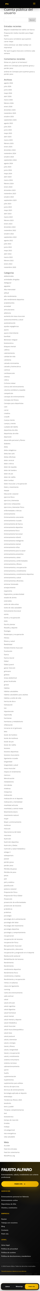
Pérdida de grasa (10, 869)
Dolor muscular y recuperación (15, 484)
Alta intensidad (9, 289)
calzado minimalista (11, 363)
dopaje (6, 490)
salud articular (9, 1003)
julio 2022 (7, 244)
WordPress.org (9, 1156)
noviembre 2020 (10, 267)
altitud (6, 293)
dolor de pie (8, 474)
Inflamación (8, 725)
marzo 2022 (8, 257)
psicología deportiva (11, 929)
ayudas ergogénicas (11, 326)
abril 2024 (7, 177)
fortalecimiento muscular (13, 648)
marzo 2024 (8, 180)
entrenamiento (9, 514)
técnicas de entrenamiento (14, 1090)
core (5, 407)
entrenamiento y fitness (13, 564)
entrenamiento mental (12, 544)
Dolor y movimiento (11, 487)
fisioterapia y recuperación (14, 634)
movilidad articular (11, 805)
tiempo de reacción (11, 1120)
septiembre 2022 (10, 237)
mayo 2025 (8, 133)
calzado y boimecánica (12, 366)
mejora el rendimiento (12, 772)
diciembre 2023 (10, 190)
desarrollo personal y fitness (14, 440)
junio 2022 (8, 247)
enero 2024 (8, 187)
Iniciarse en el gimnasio (13, 728)
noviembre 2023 (10, 193)
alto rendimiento (10, 296)
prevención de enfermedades (15, 902)
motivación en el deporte (13, 798)
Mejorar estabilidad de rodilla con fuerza (19, 30)
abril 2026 (7, 96)
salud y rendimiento (11, 1056)
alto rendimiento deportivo (14, 299)
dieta (6, 447)
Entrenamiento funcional (13, 534)
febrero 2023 (9, 220)
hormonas (8, 718)
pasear (6, 859)
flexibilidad (8, 644)
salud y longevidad (11, 1050)
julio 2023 (7, 204)
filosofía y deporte (10, 628)
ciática (6, 380)
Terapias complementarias (14, 1110)
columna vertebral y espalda (14, 390)
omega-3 (7, 852)
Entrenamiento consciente (14, 517)
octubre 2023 (9, 197)
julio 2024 (7, 167)
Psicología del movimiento (13, 926)
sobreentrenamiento (11, 1066)
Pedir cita (18, 1184)
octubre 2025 (9, 116)
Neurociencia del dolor (12, 832)
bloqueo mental (10, 346)
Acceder (7, 1146)
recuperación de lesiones (13, 939)
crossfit (6, 417)
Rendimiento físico (11, 973)
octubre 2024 (9, 157)
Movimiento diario (11, 812)
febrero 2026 (9, 103)
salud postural (9, 1036)
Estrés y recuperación (12, 618)
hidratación (8, 705)
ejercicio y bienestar (11, 500)
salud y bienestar (10, 1040)
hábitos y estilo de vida (12, 698)
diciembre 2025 (10, 110)
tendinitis (7, 1103)
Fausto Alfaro (16, 1169)
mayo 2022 (8, 250)
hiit (5, 708)
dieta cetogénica (10, 450)
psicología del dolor (11, 922)
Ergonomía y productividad (14, 594)
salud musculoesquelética (13, 1030)
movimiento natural (11, 815)
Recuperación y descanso (13, 949)
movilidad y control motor (13, 808)
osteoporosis (8, 855)
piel (5, 879)
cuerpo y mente (10, 423)
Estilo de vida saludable (13, 608)
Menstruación (9, 778)
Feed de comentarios (12, 1152)
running (7, 989)
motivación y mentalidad (13, 802)
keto (5, 731)
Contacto (4, 1230)
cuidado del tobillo (11, 427)
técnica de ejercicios (11, 1086)
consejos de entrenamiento (14, 397)
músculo (7, 829)
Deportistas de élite (8, 1204)
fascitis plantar (9, 624)
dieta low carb (9, 454)
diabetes (7, 444)
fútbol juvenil (9, 664)
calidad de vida (9, 356)
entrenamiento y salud (12, 578)
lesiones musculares (11, 755)
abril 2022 (7, 254)
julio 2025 (7, 127)
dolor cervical (9, 460)
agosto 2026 (8, 83)
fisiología (7, 631)
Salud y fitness (9, 1046)
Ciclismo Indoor (10, 383)
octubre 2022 (9, 234)
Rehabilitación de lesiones (14, 959)
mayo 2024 (8, 173)
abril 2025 (7, 137)
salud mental (9, 1016)
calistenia (7, 360)
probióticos (8, 909)
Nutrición (7, 839)
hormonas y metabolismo (13, 721)
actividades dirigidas (11, 279)
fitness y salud (9, 641)
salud (6, 999)
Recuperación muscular (13, 946)
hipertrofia (8, 715)
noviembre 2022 (10, 230)
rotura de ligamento (11, 986)
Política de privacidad (9, 1249)
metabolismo (9, 782)
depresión (8, 437)
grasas (6, 685)
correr (6, 410)
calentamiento (9, 353)
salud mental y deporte (12, 1020)
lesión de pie (9, 742)
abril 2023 (7, 214)
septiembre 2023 (10, 200)
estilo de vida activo (11, 604)
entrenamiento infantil (12, 537)
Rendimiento (9, 963)
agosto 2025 (8, 123)
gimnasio (7, 671)
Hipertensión (9, 711)
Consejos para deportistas (13, 403)
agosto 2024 (8, 163)
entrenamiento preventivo (13, 554)
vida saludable (9, 1137)
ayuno (6, 330)
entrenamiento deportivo (13, 527)
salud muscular (10, 1026)
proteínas (7, 912)
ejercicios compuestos (12, 504)
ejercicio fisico (9, 497)
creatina (7, 413)
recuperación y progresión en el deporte (19, 953)
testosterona (8, 1117)
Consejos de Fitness (11, 400)
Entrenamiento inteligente (14, 541)
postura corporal (10, 889)
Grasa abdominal (10, 678)
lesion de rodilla (10, 745)
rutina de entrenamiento (13, 993)
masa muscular (9, 768)
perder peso (8, 865)
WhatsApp (19, 1286)
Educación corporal (11, 494)
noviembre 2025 (10, 113)
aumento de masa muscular (14, 316)
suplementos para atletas (13, 1083)
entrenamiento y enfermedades (16, 561)
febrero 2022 (9, 260)
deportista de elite (11, 430)
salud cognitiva (9, 1006)
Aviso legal (5, 1245)
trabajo (6, 1127)
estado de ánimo (10, 598)
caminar (7, 370)
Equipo (4, 1219)
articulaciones (9, 310)
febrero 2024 (9, 183)
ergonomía (8, 591)
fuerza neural (9, 658)
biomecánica (8, 343)
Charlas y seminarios (9, 1208)
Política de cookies (8, 1252)
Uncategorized (9, 1130)
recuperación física (11, 942)
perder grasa (9, 862)
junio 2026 (8, 90)
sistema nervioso (10, 1063)
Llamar (7, 1286)
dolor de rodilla (9, 477)
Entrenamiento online (9, 1200)
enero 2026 (8, 106)
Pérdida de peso (10, 872)
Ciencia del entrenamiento (14, 387)
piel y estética (9, 882)
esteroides (8, 601)
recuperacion (9, 936)
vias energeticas (10, 1133)
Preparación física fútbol (13, 896)
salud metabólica (10, 1023)
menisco (7, 775)
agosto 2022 (8, 240)
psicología (7, 916)
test (5, 1113)
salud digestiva (9, 1009)
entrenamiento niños (12, 547)
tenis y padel (9, 1106)
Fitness (6, 638)
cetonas (7, 377)
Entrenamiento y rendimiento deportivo (19, 574)
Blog (3, 1226)
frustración (8, 651)
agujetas (7, 286)
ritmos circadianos (11, 983)
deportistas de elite (11, 433)
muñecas (7, 825)
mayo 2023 (8, 210)
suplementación (10, 1076)
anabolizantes (9, 303)
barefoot (7, 336)
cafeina (6, 350)
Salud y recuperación (12, 1053)
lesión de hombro (10, 735)
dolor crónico (9, 464)
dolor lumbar (9, 480)
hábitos (7, 688)
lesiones (7, 748)
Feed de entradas (10, 1149)
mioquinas (8, 792)
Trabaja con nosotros (9, 1223)
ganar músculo (9, 668)
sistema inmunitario (11, 1060)
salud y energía (9, 1043)
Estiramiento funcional (12, 611)
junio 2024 (8, 170)
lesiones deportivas (11, 752)
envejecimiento (9, 588)
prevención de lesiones (12, 906)
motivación (8, 795)
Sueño (6, 1073)
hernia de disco (10, 701)
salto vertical (8, 996)
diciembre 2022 (10, 227)
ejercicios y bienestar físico (14, 507)
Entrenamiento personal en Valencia (15, 1196)
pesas (6, 875)
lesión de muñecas (11, 738)
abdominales (9, 276)
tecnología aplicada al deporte (15, 1093)
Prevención (8, 899)
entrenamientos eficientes (13, 581)
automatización (9, 323)
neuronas (7, 835)
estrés (6, 614)
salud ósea (8, 1033)
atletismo (7, 313)
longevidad (8, 762)
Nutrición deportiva (11, 842)
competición (8, 393)
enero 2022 (8, 264)
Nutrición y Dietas (10, 845)
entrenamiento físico (11, 531)
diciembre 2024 (10, 150)
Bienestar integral (10, 340)
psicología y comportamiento (14, 932)
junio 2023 (8, 207)
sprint (6, 1070)
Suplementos (9, 1080)
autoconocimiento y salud (13, 320)
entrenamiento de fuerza (13, 524)
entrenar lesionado (11, 584)
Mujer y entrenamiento (12, 822)
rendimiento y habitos (12, 976)
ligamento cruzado (11, 758)
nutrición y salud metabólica (14, 849)
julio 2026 (7, 86)
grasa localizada (10, 681)
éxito (6, 621)
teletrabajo (8, 1096)
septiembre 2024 (10, 160)
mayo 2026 (8, 93)
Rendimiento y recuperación (14, 979)
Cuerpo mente (9, 420)
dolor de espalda (10, 467)
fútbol (6, 661)
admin (6, 66)
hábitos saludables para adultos (16, 695)
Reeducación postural (12, 956)
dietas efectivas (10, 457)
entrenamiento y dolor (12, 557)
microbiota (8, 785)
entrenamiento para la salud (14, 551)
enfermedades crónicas (13, 511)
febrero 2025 (9, 143)
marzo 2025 (8, 140)
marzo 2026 (8, 100)
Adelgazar (7, 283)
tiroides (7, 1123)
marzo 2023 (8, 217)
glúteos (6, 675)
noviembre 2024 (10, 153)
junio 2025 (8, 130)
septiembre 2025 (10, 120)
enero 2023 (8, 224)
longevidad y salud (11, 765)
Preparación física (10, 892)
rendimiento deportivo (12, 969)
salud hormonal (10, 1013)
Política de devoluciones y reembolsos (16, 1256)
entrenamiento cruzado (13, 521)
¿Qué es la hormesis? (19, 62)
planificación (8, 886)
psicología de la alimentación (15, 919)
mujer (6, 819)
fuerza (6, 654)
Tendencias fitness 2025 (13, 1100)
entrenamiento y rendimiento (15, 571)
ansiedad (7, 306)
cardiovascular (9, 373)
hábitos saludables (11, 691)
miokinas (7, 788)
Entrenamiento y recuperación (15, 567)
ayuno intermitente (11, 333)
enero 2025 (8, 147)
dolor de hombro (10, 470)
